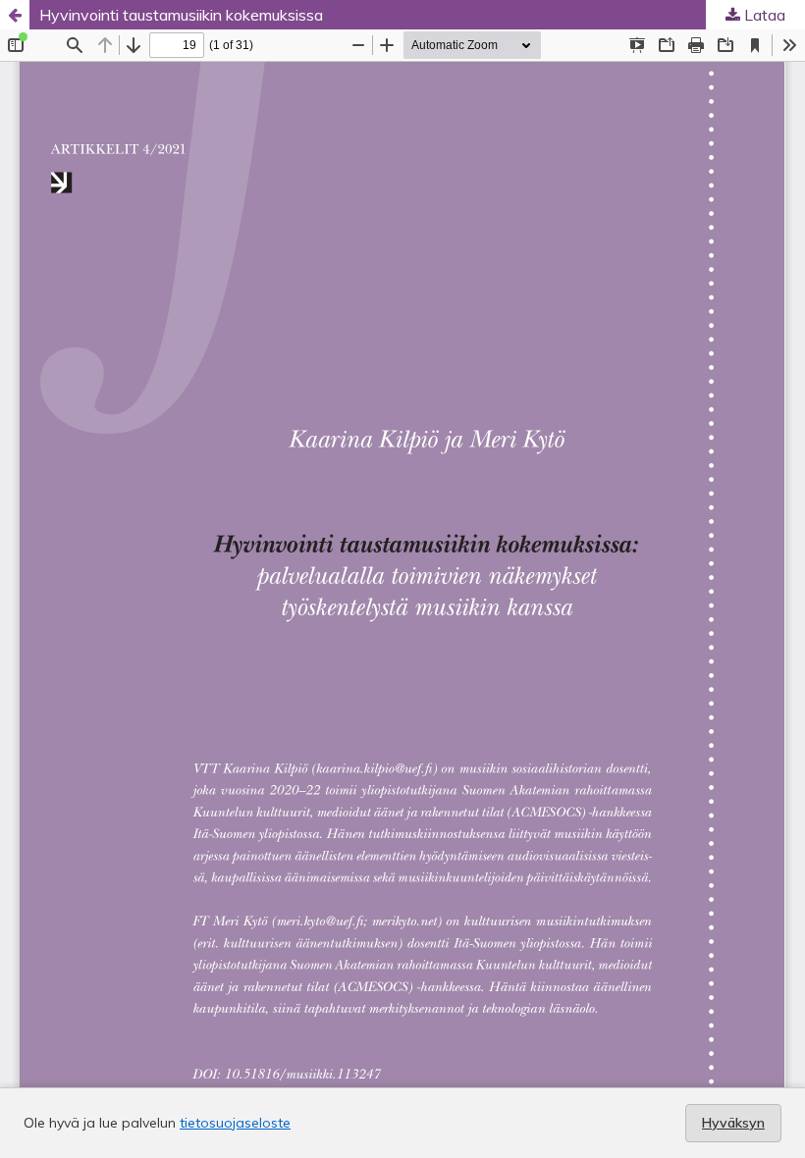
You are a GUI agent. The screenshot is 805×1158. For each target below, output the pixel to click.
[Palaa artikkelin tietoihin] (14, 14)
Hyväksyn (733, 1123)
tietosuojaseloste (235, 1123)
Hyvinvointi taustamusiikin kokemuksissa (181, 15)
